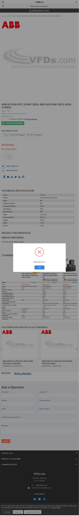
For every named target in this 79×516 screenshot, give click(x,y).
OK (39, 267)
